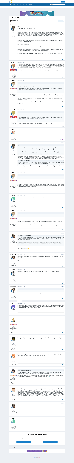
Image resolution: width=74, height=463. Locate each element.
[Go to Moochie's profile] (13, 198)
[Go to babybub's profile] (13, 339)
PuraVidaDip (13, 109)
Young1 (13, 352)
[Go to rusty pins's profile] (13, 390)
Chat (20, 4)
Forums (10, 6)
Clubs (26, 4)
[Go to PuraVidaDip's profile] (13, 113)
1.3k (13, 360)
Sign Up (63, 1)
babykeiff (13, 80)
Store (23, 4)
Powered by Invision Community (37, 461)
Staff (24, 6)
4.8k (13, 425)
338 (13, 119)
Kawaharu (13, 269)
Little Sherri (13, 62)
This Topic (60, 4)
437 (13, 343)
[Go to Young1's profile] (13, 356)
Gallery (14, 4)
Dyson (13, 303)
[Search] (64, 4)
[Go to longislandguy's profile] (13, 132)
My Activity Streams (19, 6)
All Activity (14, 6)
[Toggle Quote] (18, 82)
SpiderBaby (13, 368)
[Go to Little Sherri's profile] (13, 66)
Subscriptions (30, 4)
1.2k (13, 277)
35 (13, 32)
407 (13, 136)
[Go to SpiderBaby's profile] (13, 371)
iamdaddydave (15, 20)
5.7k (13, 326)
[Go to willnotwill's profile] (13, 320)
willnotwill (13, 317)
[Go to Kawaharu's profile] (13, 273)
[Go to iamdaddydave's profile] (11, 21)
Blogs (17, 4)
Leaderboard (33, 6)
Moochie (13, 195)
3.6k (13, 183)
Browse (11, 4)
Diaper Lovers (21, 21)
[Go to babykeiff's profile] (13, 84)
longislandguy (13, 129)
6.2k (13, 377)
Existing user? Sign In (57, 1)
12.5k (13, 394)
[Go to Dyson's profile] (13, 307)
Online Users (28, 6)
